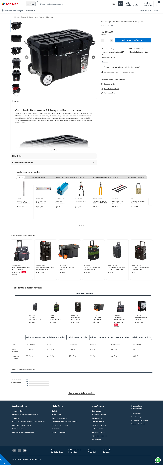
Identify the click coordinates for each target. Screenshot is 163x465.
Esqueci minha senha (59, 432)
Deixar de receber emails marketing (64, 422)
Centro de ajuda (17, 411)
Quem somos (96, 411)
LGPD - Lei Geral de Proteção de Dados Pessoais (28, 422)
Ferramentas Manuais (39, 177)
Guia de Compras (137, 417)
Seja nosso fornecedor (99, 436)
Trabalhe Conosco (98, 422)
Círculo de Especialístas (139, 420)
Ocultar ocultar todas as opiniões (81, 393)
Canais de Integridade (99, 425)
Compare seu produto (83, 293)
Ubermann (50, 17)
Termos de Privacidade (92, 451)
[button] (80, 4)
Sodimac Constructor (138, 424)
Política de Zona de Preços (21, 425)
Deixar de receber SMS (60, 425)
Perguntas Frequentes (99, 414)
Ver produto (21, 277)
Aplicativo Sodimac (98, 432)
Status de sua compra (59, 418)
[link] (24, 201)
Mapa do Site (96, 439)
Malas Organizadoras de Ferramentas (106, 177)
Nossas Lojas (30, 11)
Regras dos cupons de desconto (23, 432)
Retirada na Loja (17, 429)
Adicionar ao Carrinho (133, 40)
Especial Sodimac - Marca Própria (32, 17)
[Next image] (93, 57)
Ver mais (54, 150)
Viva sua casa (135, 413)
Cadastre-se (56, 411)
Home (16, 17)
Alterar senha (56, 429)
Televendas (16, 418)
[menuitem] (155, 10)
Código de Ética (97, 418)
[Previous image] (26, 57)
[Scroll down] (16, 94)
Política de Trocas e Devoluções (75, 451)
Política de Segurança (107, 451)
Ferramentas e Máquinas (136, 177)
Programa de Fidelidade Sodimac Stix (25, 414)
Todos (21, 177)
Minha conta (56, 414)
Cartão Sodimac (97, 429)
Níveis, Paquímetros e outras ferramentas (70, 177)
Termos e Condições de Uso (57, 451)
